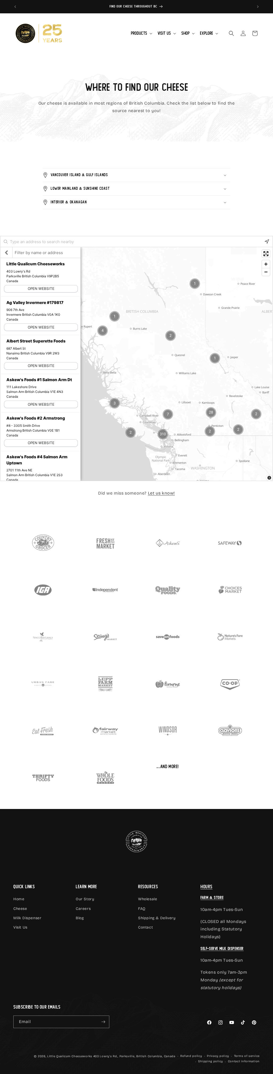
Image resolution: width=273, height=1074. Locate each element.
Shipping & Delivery (156, 918)
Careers (83, 908)
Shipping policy (210, 1061)
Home (18, 899)
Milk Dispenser (27, 918)
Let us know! (161, 493)
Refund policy (191, 1056)
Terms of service (247, 1056)
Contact (145, 927)
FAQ (142, 908)
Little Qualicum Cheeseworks (69, 1056)
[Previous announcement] (15, 7)
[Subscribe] (103, 1022)
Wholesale (147, 899)
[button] (141, 33)
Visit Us (20, 927)
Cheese (20, 908)
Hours (206, 886)
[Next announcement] (258, 7)
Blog (80, 918)
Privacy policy (218, 1056)
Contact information (244, 1061)
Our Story (85, 899)
